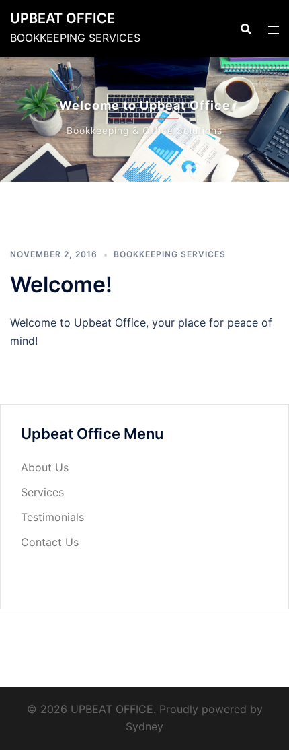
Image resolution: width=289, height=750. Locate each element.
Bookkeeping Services (170, 254)
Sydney (144, 726)
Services (42, 492)
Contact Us (50, 542)
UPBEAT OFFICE (62, 18)
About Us (45, 467)
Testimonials (52, 517)
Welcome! (61, 284)
